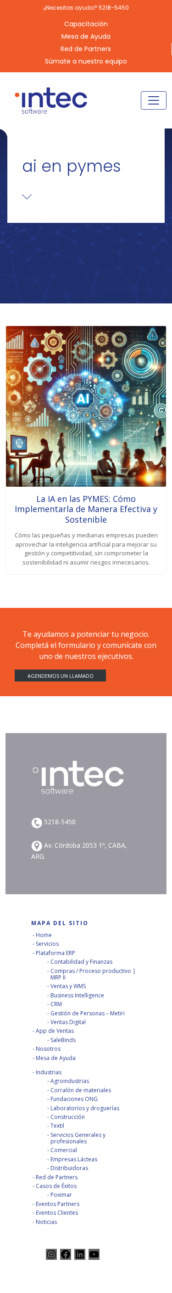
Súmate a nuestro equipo (86, 61)
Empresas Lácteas (73, 1159)
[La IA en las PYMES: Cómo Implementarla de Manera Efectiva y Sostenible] (86, 406)
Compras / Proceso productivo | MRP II (93, 974)
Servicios (47, 944)
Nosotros (48, 1049)
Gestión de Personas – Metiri (87, 1013)
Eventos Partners (57, 1204)
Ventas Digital (68, 1022)
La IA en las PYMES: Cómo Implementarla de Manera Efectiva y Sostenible (86, 509)
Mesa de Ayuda (86, 37)
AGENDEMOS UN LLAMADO (61, 675)
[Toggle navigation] (153, 100)
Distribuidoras (69, 1168)
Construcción (67, 1117)
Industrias (48, 1072)
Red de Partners (86, 49)
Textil (57, 1126)
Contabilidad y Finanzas (81, 962)
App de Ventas (55, 1031)
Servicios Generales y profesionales (77, 1138)
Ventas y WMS (68, 986)
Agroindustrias (69, 1081)
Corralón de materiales (80, 1090)
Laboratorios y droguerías (84, 1108)
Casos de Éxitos (56, 1186)
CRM (56, 1004)
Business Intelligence (77, 995)
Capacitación (86, 24)
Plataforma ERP (55, 953)
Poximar (61, 1195)
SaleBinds (63, 1040)
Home (44, 935)
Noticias (46, 1222)
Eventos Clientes (57, 1213)
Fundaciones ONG (74, 1099)
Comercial (63, 1150)
